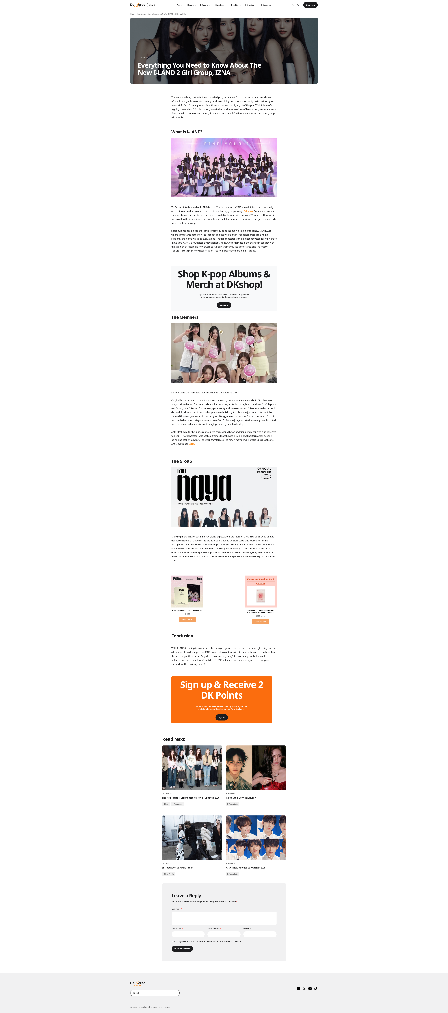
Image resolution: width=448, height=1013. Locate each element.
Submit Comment (182, 948)
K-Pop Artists (177, 804)
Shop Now (310, 5)
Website (247, 928)
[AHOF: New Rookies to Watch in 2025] (256, 837)
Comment (177, 909)
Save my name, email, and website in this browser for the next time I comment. (208, 941)
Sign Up (221, 717)
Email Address (214, 928)
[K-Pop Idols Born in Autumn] (256, 767)
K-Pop (166, 804)
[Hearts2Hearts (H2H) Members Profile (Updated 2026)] (192, 767)
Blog (151, 5)
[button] (292, 5)
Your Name (177, 928)
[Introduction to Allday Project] (192, 837)
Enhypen (248, 211)
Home (132, 14)
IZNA (192, 443)
